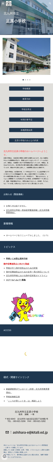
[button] (3, 3)
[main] (27, 13)
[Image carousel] (27, 59)
